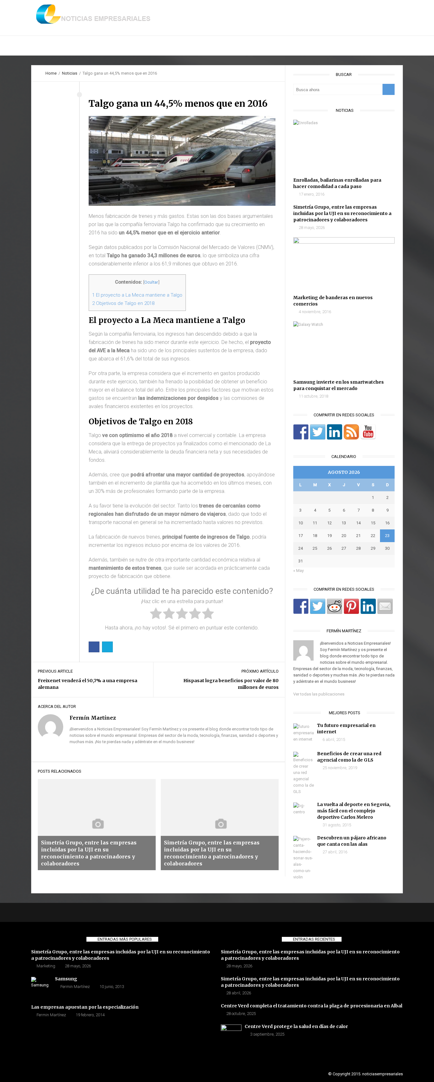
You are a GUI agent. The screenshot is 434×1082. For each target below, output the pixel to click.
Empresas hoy (163, 46)
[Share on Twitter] (317, 606)
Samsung (66, 979)
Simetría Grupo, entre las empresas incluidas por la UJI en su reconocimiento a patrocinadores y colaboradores (342, 213)
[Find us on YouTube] (368, 432)
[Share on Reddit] (334, 606)
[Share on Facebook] (301, 606)
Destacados (86, 46)
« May (298, 570)
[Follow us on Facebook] (301, 432)
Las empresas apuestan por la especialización (85, 1007)
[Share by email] (385, 606)
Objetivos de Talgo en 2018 (123, 303)
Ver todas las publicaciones (318, 694)
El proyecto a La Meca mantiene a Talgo (137, 295)
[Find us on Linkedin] (334, 432)
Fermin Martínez (75, 986)
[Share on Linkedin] (368, 606)
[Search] (389, 89)
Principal (48, 46)
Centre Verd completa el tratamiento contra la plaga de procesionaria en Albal (311, 1006)
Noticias (123, 46)
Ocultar (151, 282)
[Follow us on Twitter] (317, 432)
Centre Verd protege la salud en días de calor (296, 1026)
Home (51, 73)
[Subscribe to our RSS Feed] (351, 432)
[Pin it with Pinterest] (351, 606)
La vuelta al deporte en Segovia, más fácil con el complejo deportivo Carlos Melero (353, 811)
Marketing (46, 966)
